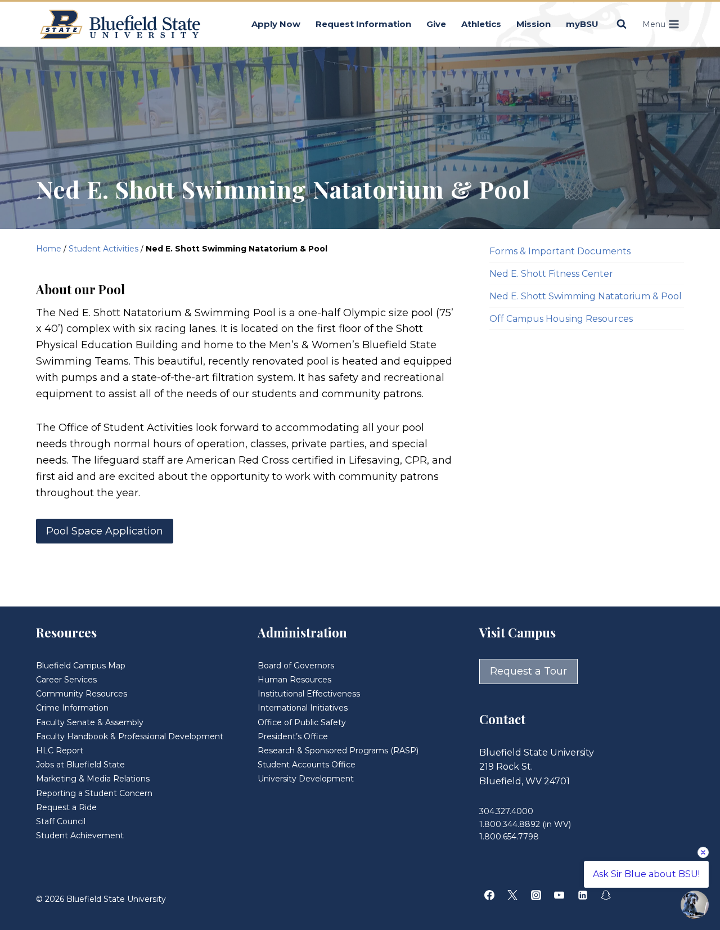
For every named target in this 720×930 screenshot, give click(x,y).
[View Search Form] (621, 24)
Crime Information (72, 708)
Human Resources (294, 680)
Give (436, 24)
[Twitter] (512, 895)
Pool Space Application (104, 531)
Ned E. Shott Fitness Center (551, 273)
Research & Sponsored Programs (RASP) (338, 750)
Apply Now (275, 24)
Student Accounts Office (307, 765)
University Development (306, 779)
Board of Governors (296, 666)
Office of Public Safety (302, 722)
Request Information (363, 24)
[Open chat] (695, 905)
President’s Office (293, 736)
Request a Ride (66, 807)
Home (48, 249)
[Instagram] (536, 895)
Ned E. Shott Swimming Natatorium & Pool (585, 296)
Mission (533, 24)
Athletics (481, 24)
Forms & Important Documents (560, 251)
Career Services (66, 680)
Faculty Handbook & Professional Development (129, 736)
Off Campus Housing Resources (561, 318)
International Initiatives (303, 708)
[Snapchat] (606, 895)
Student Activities (103, 249)
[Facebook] (489, 895)
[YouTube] (559, 895)
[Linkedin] (583, 895)
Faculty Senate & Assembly (89, 722)
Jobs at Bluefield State (80, 765)
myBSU (582, 24)
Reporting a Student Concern (94, 793)
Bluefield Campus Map (80, 666)
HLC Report (59, 750)
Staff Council (61, 821)
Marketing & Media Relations (93, 779)
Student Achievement (80, 835)
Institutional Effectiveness (309, 694)
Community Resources (81, 694)
